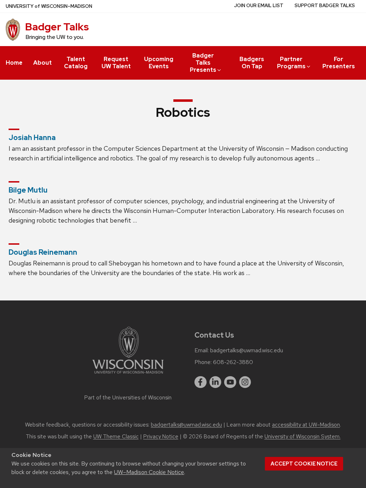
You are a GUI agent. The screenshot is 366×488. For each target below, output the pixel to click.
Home (14, 62)
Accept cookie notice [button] (304, 463)
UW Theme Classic (116, 436)
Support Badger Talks (325, 6)
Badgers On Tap (251, 62)
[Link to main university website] (128, 375)
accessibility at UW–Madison (306, 424)
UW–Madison (49, 6)
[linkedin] (215, 382)
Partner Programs (291, 62)
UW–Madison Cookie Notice (149, 472)
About (42, 62)
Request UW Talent (116, 62)
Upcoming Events (158, 62)
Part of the (128, 397)
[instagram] (245, 382)
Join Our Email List (258, 6)
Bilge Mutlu (28, 190)
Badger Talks (57, 27)
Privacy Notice (160, 436)
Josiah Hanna (32, 137)
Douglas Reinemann (43, 252)
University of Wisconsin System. (302, 436)
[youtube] (230, 382)
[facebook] (200, 382)
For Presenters (338, 62)
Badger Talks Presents (203, 63)
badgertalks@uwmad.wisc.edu (246, 350)
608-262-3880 (233, 362)
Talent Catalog (76, 62)
